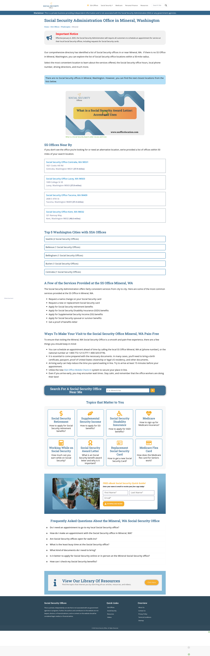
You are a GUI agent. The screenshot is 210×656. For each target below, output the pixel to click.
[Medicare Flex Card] (149, 443)
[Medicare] (149, 413)
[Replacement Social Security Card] (119, 443)
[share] (140, 93)
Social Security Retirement (61, 420)
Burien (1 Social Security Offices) (62, 263)
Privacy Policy (142, 614)
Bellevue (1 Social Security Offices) (63, 247)
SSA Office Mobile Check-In (77, 369)
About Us (141, 607)
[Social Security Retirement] (61, 413)
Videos (109, 617)
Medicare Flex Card (149, 449)
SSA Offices (93, 5)
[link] (69, 94)
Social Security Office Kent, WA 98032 (65, 211)
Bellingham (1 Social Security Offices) (64, 255)
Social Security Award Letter (90, 449)
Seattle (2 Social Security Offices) (62, 238)
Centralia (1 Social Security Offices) (63, 271)
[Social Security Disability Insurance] (119, 413)
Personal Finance (131, 5)
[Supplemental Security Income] (90, 413)
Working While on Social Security (61, 449)
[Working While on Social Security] (61, 443)
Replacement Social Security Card (119, 451)
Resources (144, 5)
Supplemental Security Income (90, 420)
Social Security (106, 5)
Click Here (152, 582)
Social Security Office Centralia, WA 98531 (67, 162)
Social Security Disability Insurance (119, 422)
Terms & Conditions (144, 617)
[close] (189, 647)
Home (46, 27)
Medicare (119, 5)
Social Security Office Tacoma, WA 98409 (66, 195)
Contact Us (141, 611)
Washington (65, 27)
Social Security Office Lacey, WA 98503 (65, 178)
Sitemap (141, 620)
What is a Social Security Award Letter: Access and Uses (98, 94)
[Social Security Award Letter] (90, 443)
